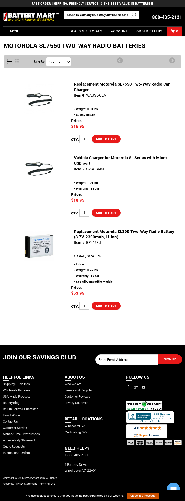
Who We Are (73, 384)
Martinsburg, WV (76, 432)
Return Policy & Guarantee (20, 409)
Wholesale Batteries (16, 390)
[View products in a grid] (17, 61)
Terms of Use (47, 483)
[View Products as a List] (9, 61)
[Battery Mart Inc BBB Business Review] (150, 417)
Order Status (149, 31)
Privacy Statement (26, 483)
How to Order (12, 415)
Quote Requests (14, 446)
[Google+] (136, 387)
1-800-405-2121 (77, 455)
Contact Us (10, 421)
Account (119, 31)
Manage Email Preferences (21, 434)
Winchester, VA (75, 426)
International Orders (16, 453)
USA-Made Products (16, 396)
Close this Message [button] (142, 495)
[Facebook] (128, 387)
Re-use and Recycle (78, 390)
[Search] (133, 15)
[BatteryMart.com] (31, 17)
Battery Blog (11, 403)
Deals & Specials (86, 31)
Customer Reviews (77, 396)
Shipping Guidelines (16, 384)
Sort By (39, 62)
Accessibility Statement (19, 440)
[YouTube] (143, 387)
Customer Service (15, 428)
